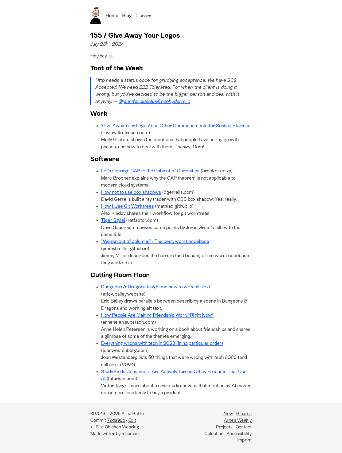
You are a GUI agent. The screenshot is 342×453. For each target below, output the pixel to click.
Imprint (244, 440)
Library (143, 15)
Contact (244, 426)
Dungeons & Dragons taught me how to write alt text (155, 286)
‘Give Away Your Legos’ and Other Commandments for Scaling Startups (176, 125)
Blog (127, 15)
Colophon (213, 433)
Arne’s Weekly (238, 420)
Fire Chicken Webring (117, 426)
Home (112, 15)
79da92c (116, 420)
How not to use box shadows (131, 192)
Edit (132, 420)
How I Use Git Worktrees (127, 206)
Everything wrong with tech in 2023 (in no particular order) (162, 343)
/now (228, 413)
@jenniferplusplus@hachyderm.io (154, 101)
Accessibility (239, 433)
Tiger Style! (113, 220)
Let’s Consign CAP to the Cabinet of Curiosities (150, 170)
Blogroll (244, 413)
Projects (224, 426)
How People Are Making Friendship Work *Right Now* (157, 315)
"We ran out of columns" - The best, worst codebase (155, 241)
